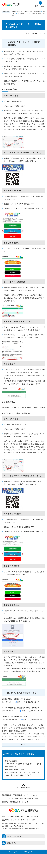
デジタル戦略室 (11, 761)
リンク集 (25, 802)
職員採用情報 (6, 795)
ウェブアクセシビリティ (10, 798)
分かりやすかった (10, 711)
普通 (18, 702)
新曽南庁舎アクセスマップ (15, 769)
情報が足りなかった (32, 702)
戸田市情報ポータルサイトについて (25, 795)
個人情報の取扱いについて (29, 798)
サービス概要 (20, 13)
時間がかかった (37, 720)
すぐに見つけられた (11, 720)
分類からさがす (28, 11)
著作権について (15, 802)
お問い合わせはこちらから (21, 775)
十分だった (8, 702)
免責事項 (5, 802)
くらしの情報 (37, 11)
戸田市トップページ (17, 11)
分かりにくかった (36, 711)
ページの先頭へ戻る (23, 788)
